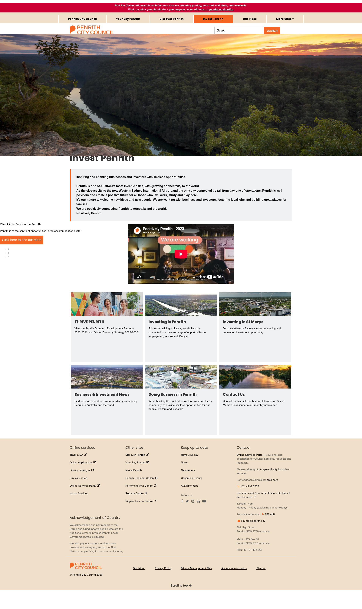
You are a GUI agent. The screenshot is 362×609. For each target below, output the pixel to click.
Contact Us (234, 394)
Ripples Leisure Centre (139, 501)
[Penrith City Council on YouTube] (205, 501)
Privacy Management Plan (196, 568)
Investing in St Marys (243, 321)
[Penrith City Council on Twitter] (188, 501)
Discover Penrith (135, 454)
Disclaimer (139, 568)
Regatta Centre (134, 493)
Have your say (189, 454)
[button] (185, 164)
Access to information (234, 568)
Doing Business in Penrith (173, 394)
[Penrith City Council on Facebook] (183, 501)
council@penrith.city (253, 520)
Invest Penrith (133, 470)
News (184, 462)
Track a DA (76, 454)
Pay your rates (78, 477)
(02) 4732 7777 (250, 486)
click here (272, 479)
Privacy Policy (163, 568)
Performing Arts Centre (139, 485)
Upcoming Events (191, 477)
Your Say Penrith (135, 462)
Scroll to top (179, 585)
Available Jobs (189, 485)
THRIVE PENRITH (89, 321)
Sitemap (261, 568)
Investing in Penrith (167, 321)
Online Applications (81, 462)
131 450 (270, 514)
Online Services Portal (83, 485)
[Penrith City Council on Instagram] (193, 501)
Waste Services (79, 493)
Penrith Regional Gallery (139, 477)
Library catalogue (80, 470)
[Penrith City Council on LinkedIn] (199, 501)
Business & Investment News (102, 394)
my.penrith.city (268, 469)
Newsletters (188, 470)
